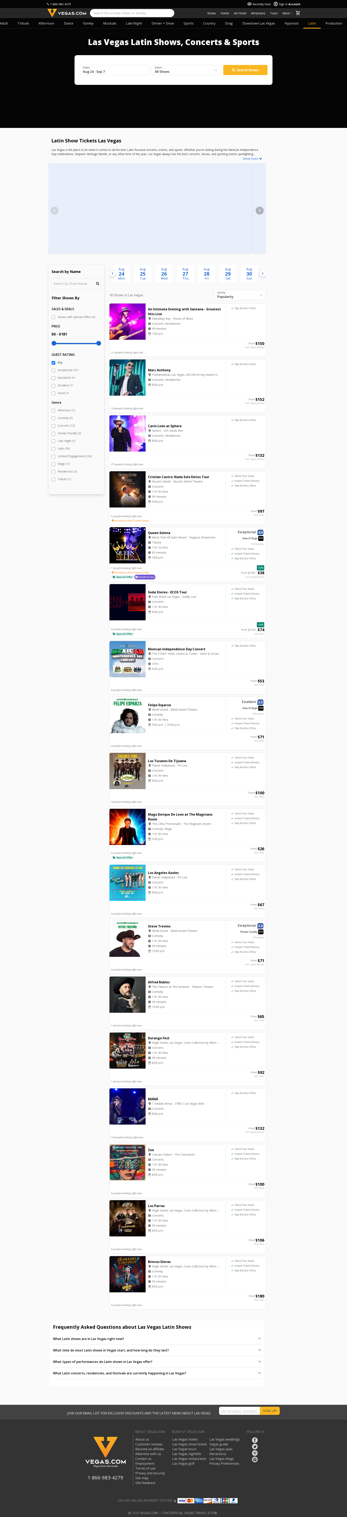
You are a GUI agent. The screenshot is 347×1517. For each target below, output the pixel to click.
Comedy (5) (65, 418)
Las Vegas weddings (224, 1439)
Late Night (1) (67, 441)
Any (60, 362)
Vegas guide (218, 1444)
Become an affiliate (149, 1449)
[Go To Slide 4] (162, 256)
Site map (141, 1478)
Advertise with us (148, 1454)
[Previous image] (55, 211)
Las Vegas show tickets (189, 1444)
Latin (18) (64, 448)
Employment (144, 1463)
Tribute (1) (64, 479)
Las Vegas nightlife (186, 1454)
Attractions (258, 13)
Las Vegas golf (183, 1463)
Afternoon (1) (66, 410)
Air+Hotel (240, 13)
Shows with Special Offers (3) (76, 317)
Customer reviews (148, 1444)
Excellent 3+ (65, 385)
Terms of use (145, 1468)
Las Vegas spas (221, 1449)
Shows (211, 13)
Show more (250, 159)
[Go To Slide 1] (152, 256)
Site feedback (145, 1483)
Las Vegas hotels (185, 1439)
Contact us (143, 1458)
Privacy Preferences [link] (224, 1463)
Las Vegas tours (184, 1449)
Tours (274, 13)
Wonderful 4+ (66, 378)
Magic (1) (64, 464)
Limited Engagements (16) (75, 456)
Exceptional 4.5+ (68, 370)
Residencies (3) (67, 471)
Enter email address (239, 1411)
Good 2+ (63, 393)
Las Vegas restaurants (189, 1458)
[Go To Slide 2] (155, 256)
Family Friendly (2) (69, 433)
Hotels (225, 13)
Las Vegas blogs (221, 1458)
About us (142, 1439)
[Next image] (260, 211)
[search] (132, 13)
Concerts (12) (66, 425)
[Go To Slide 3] (159, 256)
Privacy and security (150, 1473)
